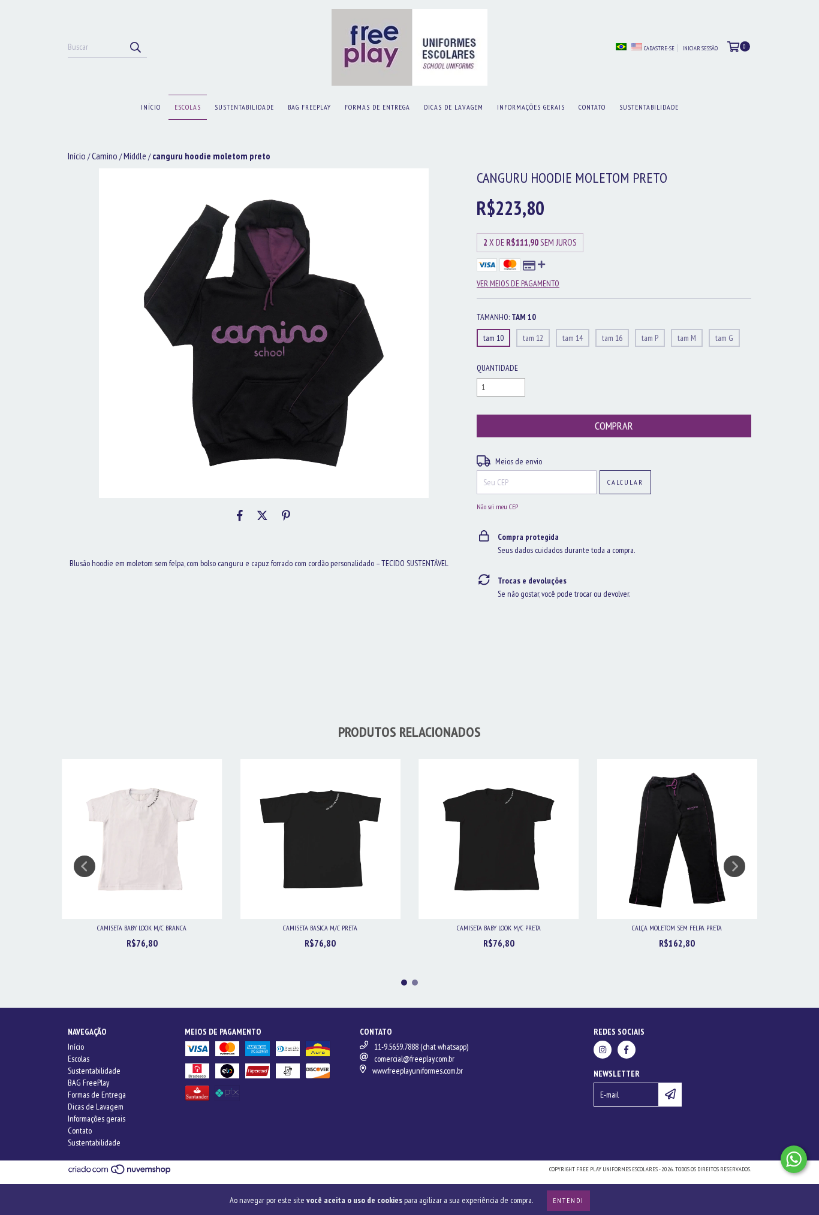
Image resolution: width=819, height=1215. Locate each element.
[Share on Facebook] (240, 516)
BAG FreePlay (309, 106)
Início (151, 106)
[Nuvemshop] (120, 1173)
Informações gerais (531, 106)
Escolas (187, 106)
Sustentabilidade (244, 106)
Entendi (568, 1200)
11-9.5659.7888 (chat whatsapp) (421, 1046)
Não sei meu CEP (497, 506)
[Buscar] (135, 47)
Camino (105, 156)
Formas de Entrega (377, 106)
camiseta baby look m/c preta (499, 927)
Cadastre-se (659, 48)
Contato (592, 106)
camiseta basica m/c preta (320, 927)
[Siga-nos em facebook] (627, 1050)
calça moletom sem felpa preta (677, 927)
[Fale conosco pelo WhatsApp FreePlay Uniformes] (794, 1159)
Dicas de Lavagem (453, 106)
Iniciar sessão (700, 48)
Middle (135, 156)
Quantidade (497, 367)
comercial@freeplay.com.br (414, 1058)
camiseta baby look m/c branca (141, 927)
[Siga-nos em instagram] (603, 1050)
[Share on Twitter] (262, 516)
